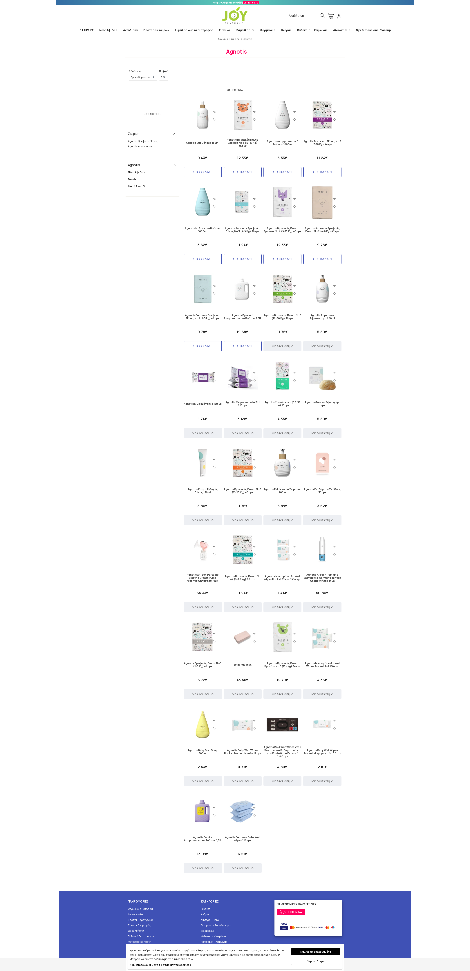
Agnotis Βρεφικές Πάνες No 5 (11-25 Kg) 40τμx (242, 491)
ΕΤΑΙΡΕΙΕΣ (87, 30)
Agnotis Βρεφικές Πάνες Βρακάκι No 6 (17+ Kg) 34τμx (282, 665)
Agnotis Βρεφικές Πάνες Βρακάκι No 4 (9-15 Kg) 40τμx (282, 230)
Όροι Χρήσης (136, 930)
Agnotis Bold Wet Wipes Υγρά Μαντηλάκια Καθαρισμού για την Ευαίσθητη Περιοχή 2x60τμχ (282, 752)
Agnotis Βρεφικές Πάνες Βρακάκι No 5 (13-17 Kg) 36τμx (242, 142)
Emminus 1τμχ (243, 664)
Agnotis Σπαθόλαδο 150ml (202, 142)
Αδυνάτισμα (341, 30)
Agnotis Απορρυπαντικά (143, 146)
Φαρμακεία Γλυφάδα (140, 909)
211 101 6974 (251, 2)
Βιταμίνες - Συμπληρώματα (217, 925)
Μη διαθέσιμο (282, 346)
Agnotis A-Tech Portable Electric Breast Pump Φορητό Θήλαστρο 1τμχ (202, 577)
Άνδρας (286, 30)
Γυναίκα (224, 30)
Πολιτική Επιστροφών (141, 936)
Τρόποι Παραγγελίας (140, 920)
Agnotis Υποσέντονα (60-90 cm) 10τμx (283, 404)
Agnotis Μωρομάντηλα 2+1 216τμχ (242, 404)
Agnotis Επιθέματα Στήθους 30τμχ (322, 491)
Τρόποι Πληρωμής (139, 925)
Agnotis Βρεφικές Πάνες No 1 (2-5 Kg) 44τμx (202, 665)
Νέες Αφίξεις (108, 30)
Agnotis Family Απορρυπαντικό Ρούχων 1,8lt (202, 839)
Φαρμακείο (268, 30)
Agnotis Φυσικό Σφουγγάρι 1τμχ (322, 404)
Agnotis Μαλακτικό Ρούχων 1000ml (202, 230)
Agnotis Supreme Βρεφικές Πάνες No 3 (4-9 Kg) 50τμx (242, 230)
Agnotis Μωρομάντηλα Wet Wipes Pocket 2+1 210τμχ (322, 665)
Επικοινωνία (135, 914)
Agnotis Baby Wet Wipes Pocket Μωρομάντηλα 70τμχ (322, 752)
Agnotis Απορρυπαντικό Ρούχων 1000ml (282, 143)
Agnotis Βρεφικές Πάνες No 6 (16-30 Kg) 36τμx (282, 317)
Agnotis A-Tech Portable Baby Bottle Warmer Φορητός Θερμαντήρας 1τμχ (322, 577)
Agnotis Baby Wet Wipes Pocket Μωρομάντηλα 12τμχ (242, 752)
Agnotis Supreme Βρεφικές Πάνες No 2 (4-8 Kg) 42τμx (322, 230)
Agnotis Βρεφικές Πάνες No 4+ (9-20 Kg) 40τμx (242, 578)
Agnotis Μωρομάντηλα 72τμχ (203, 403)
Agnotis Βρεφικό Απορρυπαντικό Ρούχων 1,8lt (242, 317)
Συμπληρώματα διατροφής (194, 30)
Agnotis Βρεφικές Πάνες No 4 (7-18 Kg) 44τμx (322, 143)
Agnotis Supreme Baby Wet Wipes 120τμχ (242, 839)
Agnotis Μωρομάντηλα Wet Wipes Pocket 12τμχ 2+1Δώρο (282, 578)
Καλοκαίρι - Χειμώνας (312, 30)
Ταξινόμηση (135, 71)
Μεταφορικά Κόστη (139, 941)
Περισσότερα (316, 961)
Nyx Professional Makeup (373, 30)
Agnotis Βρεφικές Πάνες (143, 141)
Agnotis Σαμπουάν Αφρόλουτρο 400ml (322, 317)
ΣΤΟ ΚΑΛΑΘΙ (202, 172)
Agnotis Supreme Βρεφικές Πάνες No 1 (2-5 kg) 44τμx (202, 317)
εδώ (190, 959)
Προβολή (163, 71)
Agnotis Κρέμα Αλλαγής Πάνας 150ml (203, 491)
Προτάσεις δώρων (156, 30)
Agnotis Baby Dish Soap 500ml (203, 752)
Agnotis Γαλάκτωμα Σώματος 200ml (282, 491)
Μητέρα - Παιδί (210, 920)
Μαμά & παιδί (245, 30)
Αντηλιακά (130, 30)
